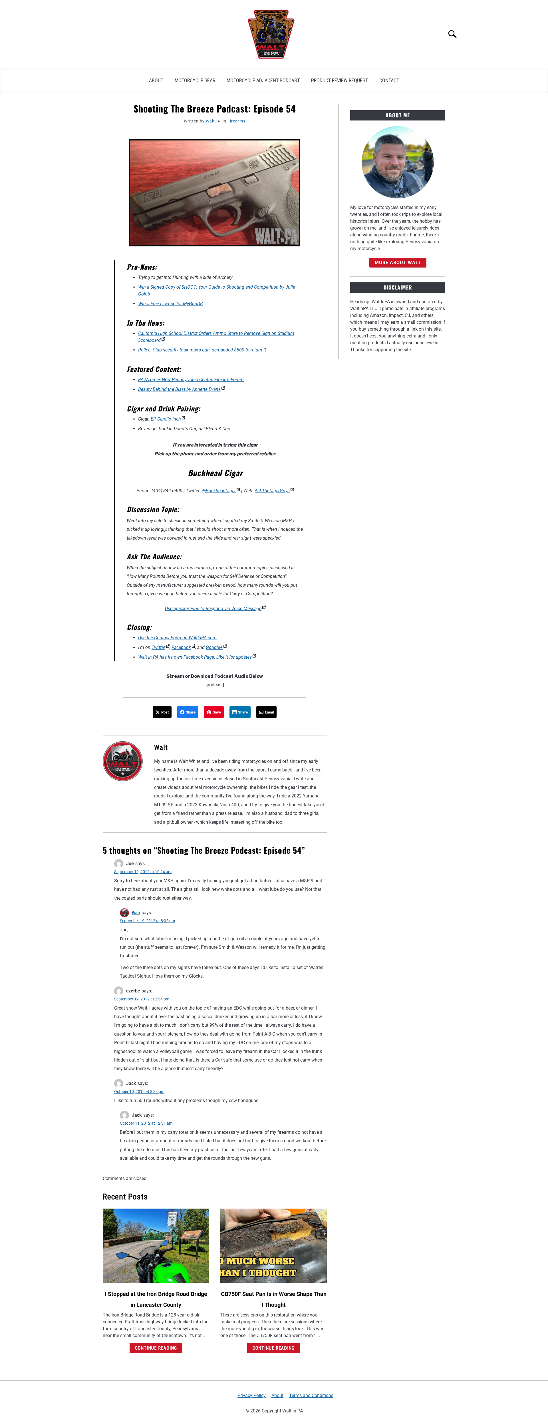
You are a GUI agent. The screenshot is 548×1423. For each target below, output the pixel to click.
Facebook (181, 647)
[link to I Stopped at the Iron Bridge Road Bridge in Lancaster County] (156, 1246)
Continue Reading (156, 1348)
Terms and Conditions (311, 1395)
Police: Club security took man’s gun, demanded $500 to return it (202, 350)
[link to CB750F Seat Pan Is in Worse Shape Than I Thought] (273, 1246)
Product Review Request (339, 80)
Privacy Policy (251, 1395)
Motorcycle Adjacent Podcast (263, 80)
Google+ (214, 647)
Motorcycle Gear (195, 80)
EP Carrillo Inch (166, 419)
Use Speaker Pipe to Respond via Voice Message (213, 608)
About (156, 80)
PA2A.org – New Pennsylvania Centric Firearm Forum (191, 379)
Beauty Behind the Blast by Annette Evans (179, 389)
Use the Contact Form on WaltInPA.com (177, 637)
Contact (389, 80)
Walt (210, 121)
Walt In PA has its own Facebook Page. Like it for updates (195, 657)
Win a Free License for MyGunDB (170, 303)
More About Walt (398, 262)
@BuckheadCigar (219, 490)
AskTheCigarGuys (272, 490)
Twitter (158, 647)
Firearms (236, 121)
